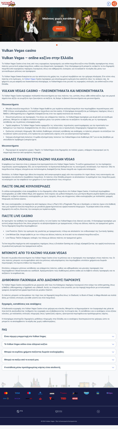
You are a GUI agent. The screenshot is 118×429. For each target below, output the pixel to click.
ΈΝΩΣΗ (108, 2)
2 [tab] (59, 44)
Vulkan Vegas (29, 79)
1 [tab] (56, 44)
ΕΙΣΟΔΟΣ (114, 2)
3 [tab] (61, 44)
